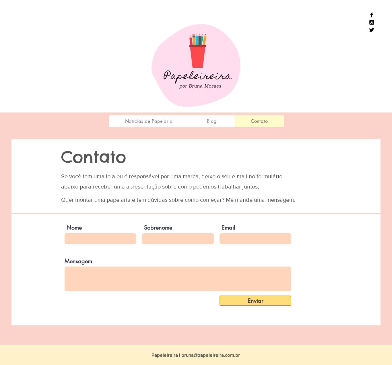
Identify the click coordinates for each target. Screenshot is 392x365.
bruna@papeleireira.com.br (210, 355)
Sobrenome (158, 227)
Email (228, 227)
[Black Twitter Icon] (371, 30)
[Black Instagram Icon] (371, 22)
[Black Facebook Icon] (371, 15)
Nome (74, 227)
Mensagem (78, 261)
